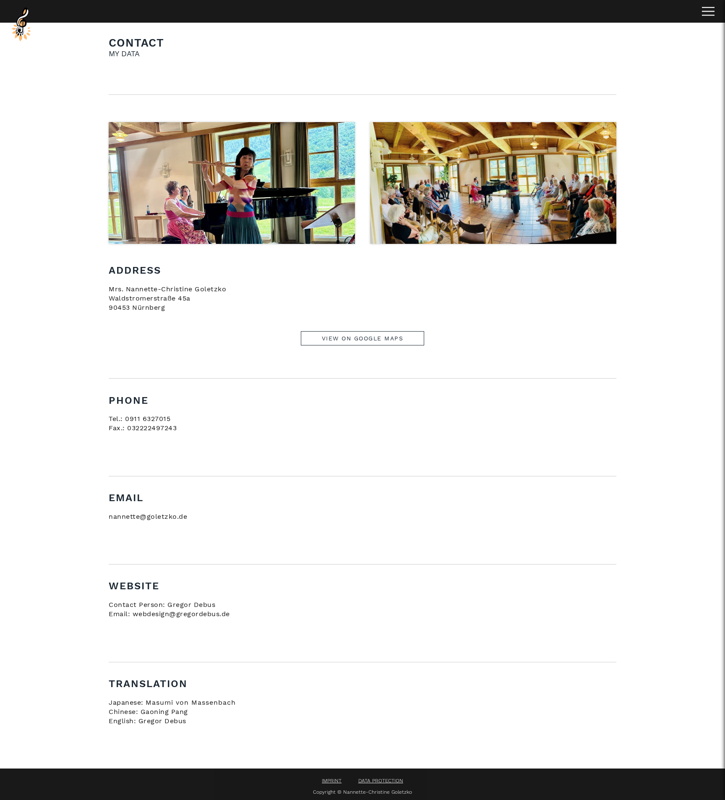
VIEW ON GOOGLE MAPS (363, 338)
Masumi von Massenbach (191, 702)
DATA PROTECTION (380, 781)
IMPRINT (332, 781)
